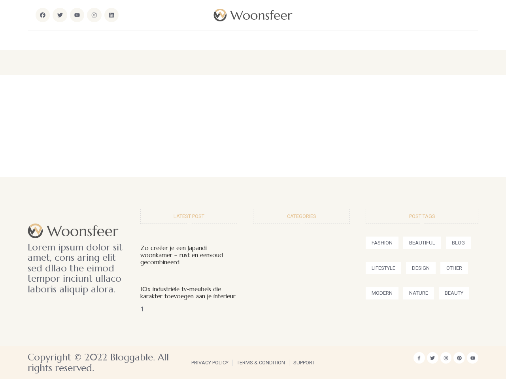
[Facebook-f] (419, 358)
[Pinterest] (459, 358)
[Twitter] (432, 358)
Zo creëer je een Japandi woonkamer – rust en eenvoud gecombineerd (181, 255)
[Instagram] (94, 15)
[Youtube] (472, 358)
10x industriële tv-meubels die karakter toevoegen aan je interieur (188, 292)
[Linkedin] (111, 15)
